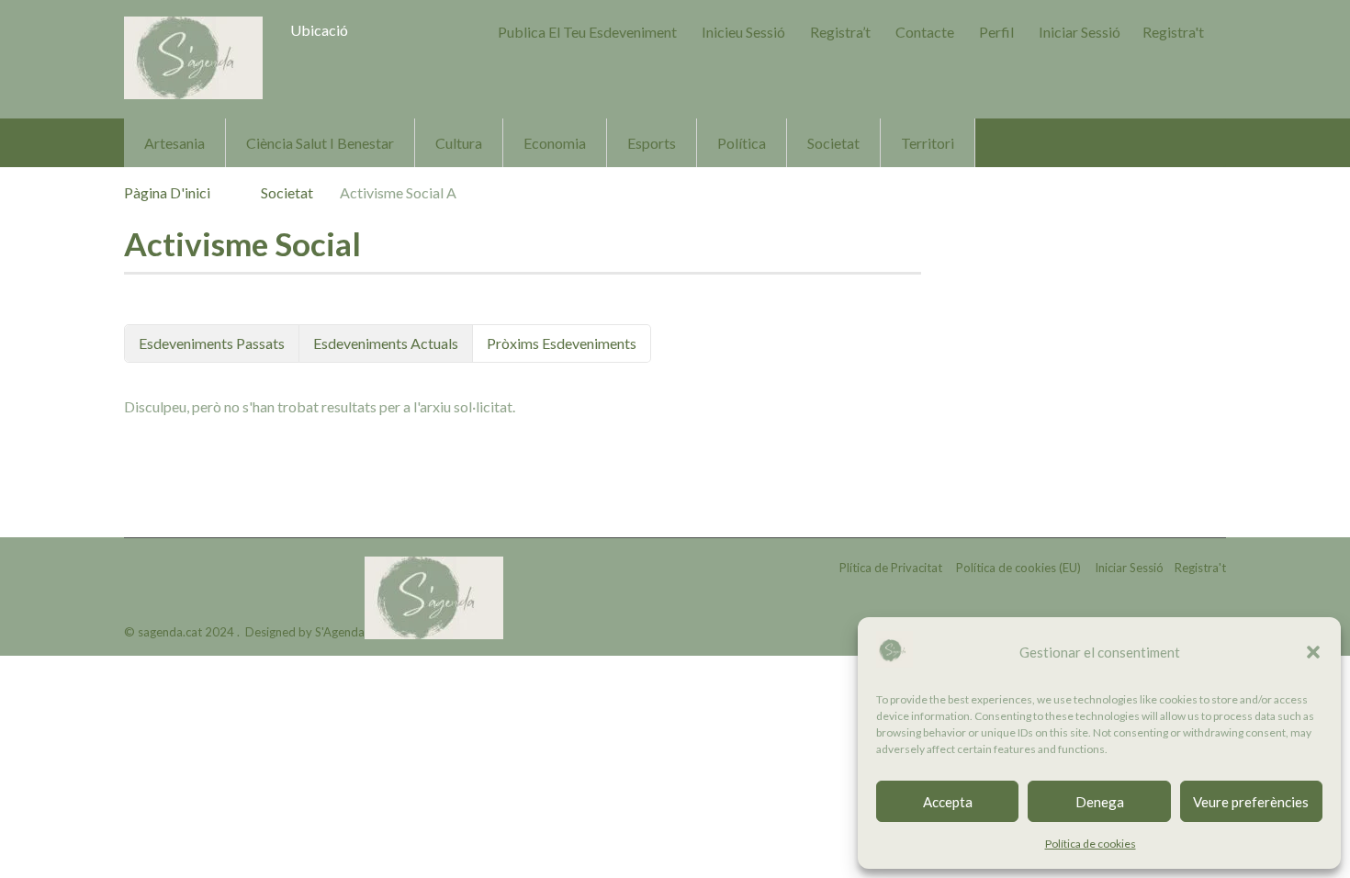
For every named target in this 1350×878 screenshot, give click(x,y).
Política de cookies (1090, 843)
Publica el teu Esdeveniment (587, 31)
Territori (927, 143)
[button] (1313, 652)
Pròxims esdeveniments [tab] (561, 343)
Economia (554, 143)
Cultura (458, 143)
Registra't (1173, 31)
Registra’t (840, 31)
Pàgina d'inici (167, 192)
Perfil (996, 31)
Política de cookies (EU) (1018, 567)
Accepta (948, 802)
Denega (1099, 802)
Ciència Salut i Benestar (320, 143)
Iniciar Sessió (1079, 31)
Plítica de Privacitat (890, 567)
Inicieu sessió (743, 31)
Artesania (174, 143)
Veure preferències (1251, 802)
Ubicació (319, 30)
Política (741, 143)
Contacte (924, 31)
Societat (833, 143)
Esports (651, 143)
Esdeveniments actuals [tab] (385, 343)
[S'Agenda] (193, 58)
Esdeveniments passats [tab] (212, 343)
